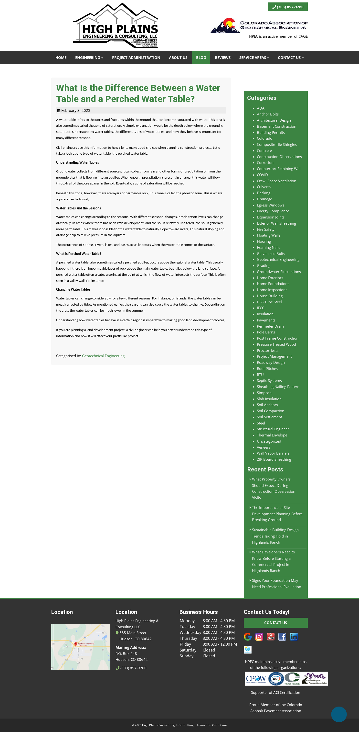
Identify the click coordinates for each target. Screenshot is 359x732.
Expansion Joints (271, 217)
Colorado (264, 138)
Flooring (264, 241)
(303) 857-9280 (290, 6)
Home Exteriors (270, 277)
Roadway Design (271, 362)
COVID (262, 174)
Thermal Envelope (272, 435)
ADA (260, 108)
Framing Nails (268, 247)
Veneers (263, 447)
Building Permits (271, 132)
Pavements (266, 320)
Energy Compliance (273, 210)
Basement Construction (276, 126)
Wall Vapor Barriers (273, 453)
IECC (260, 307)
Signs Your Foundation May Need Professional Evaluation (276, 583)
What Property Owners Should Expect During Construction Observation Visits (273, 488)
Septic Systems (269, 380)
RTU (260, 374)
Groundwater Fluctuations (279, 271)
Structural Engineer (273, 428)
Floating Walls (268, 235)
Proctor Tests (267, 350)
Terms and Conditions (212, 725)
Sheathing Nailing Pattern (278, 386)
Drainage (264, 198)
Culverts (264, 186)
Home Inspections (272, 289)
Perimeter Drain (270, 326)
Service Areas (252, 57)
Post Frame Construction (277, 338)
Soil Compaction (270, 410)
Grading (263, 265)
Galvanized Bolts (271, 253)
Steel (261, 423)
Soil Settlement (269, 416)
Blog (201, 57)
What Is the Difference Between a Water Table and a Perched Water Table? (138, 93)
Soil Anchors (267, 404)
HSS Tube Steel (269, 301)
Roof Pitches (267, 368)
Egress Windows (270, 205)
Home (60, 57)
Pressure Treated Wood (276, 344)
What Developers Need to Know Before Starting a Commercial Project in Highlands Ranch (273, 561)
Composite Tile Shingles (277, 144)
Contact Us (289, 57)
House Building (270, 295)
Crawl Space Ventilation (276, 180)
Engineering (87, 57)
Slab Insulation (269, 398)
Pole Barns (266, 332)
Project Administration (136, 57)
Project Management (274, 356)
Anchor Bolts (268, 114)
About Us (178, 57)
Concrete (264, 150)
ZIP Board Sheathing (274, 459)
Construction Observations (279, 156)
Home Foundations (273, 283)
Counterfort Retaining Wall (279, 168)
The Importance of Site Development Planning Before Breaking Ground (277, 513)
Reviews (223, 57)
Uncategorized (269, 441)
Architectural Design (274, 120)
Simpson (264, 392)
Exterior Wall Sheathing (276, 223)
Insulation (265, 313)
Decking (263, 192)
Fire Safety (266, 229)
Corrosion (265, 162)
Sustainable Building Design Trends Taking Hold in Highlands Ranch (275, 536)
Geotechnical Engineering (103, 355)
